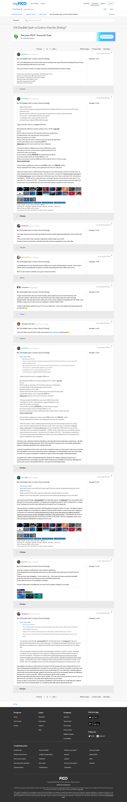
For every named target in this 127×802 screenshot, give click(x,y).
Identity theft (93, 754)
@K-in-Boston (54, 332)
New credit (42, 763)
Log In (111, 3)
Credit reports (43, 767)
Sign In (112, 9)
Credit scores (18, 750)
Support (102, 3)
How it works (17, 721)
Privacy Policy (68, 730)
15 (95, 292)
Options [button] (112, 14)
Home (15, 717)
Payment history (18, 767)
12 (95, 103)
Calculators (67, 767)
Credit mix (42, 759)
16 (95, 328)
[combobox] (69, 20)
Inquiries (66, 759)
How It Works (35, 3)
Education (86, 3)
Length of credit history (46, 754)
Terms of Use (67, 721)
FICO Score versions (20, 759)
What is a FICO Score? (20, 754)
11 (95, 59)
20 (95, 618)
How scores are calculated (21, 763)
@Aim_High (23, 356)
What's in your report (70, 750)
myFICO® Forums (28, 9)
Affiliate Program (69, 734)
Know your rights (94, 750)
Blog (40, 730)
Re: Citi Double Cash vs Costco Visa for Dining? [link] (64, 14)
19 (95, 566)
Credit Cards (42, 14)
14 (95, 262)
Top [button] (16, 704)
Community (94, 3)
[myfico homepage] (20, 3)
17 (95, 353)
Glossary (92, 763)
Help (105, 9)
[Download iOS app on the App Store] (93, 717)
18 (95, 482)
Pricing (43, 3)
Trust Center (67, 725)
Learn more (80, 789)
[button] (111, 52)
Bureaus (66, 754)
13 (95, 230)
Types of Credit (30, 14)
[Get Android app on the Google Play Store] (94, 724)
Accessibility (67, 738)
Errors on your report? (70, 763)
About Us (66, 717)
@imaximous (23, 486)
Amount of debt (43, 750)
